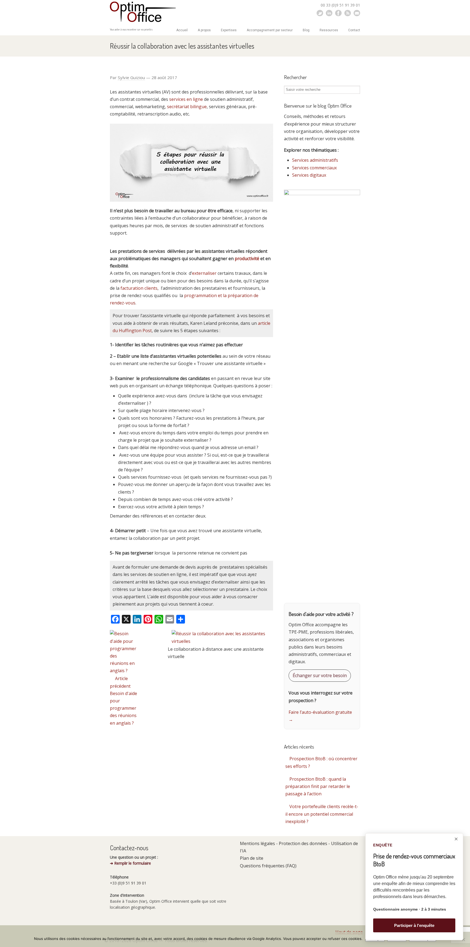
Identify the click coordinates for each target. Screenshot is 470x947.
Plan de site (251, 858)
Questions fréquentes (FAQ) (268, 866)
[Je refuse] (463, 939)
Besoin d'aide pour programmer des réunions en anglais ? (123, 708)
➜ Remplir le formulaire (130, 863)
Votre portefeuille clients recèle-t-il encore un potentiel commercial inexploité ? (321, 813)
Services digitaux (309, 175)
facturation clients (138, 288)
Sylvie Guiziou (131, 77)
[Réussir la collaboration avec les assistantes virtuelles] (222, 641)
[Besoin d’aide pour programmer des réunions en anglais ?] (123, 671)
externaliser (204, 273)
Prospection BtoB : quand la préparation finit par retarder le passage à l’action (317, 786)
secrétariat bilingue (187, 107)
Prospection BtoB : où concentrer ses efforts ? (321, 762)
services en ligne (186, 99)
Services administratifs (315, 160)
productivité (247, 258)
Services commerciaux (314, 168)
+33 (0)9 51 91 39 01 (128, 883)
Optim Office (143, 12)
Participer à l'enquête (414, 925)
